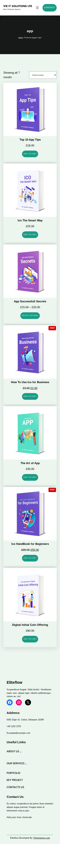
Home (20, 37)
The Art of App (30, 463)
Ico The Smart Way (30, 220)
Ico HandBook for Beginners (30, 544)
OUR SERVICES (15, 763)
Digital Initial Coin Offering (30, 624)
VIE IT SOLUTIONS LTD (17, 6)
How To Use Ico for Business (30, 382)
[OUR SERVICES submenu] (26, 764)
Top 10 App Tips (30, 139)
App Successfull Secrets (30, 301)
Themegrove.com (41, 838)
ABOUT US (13, 751)
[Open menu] (37, 8)
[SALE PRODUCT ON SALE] (30, 351)
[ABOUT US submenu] (21, 752)
